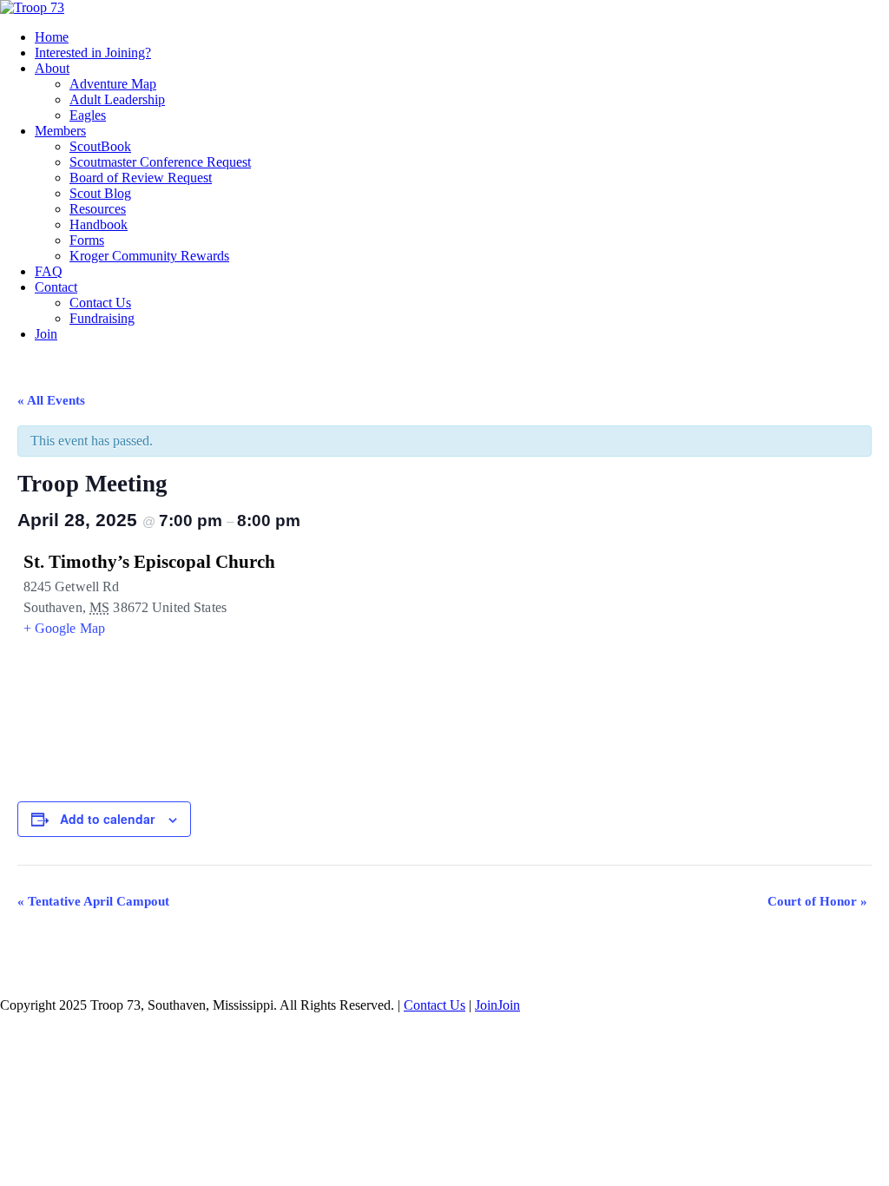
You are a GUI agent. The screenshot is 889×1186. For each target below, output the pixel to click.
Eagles (87, 115)
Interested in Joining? (93, 52)
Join (46, 333)
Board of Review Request (140, 177)
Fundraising (102, 318)
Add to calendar (107, 818)
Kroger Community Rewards (149, 255)
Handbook (98, 224)
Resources (97, 208)
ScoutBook (100, 146)
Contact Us (100, 302)
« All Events (51, 400)
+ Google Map (64, 628)
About (52, 68)
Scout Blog (100, 193)
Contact (56, 287)
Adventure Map (112, 83)
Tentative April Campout (93, 901)
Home (52, 37)
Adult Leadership (117, 99)
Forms (86, 240)
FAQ (49, 271)
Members (60, 130)
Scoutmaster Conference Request (160, 162)
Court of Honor (817, 901)
